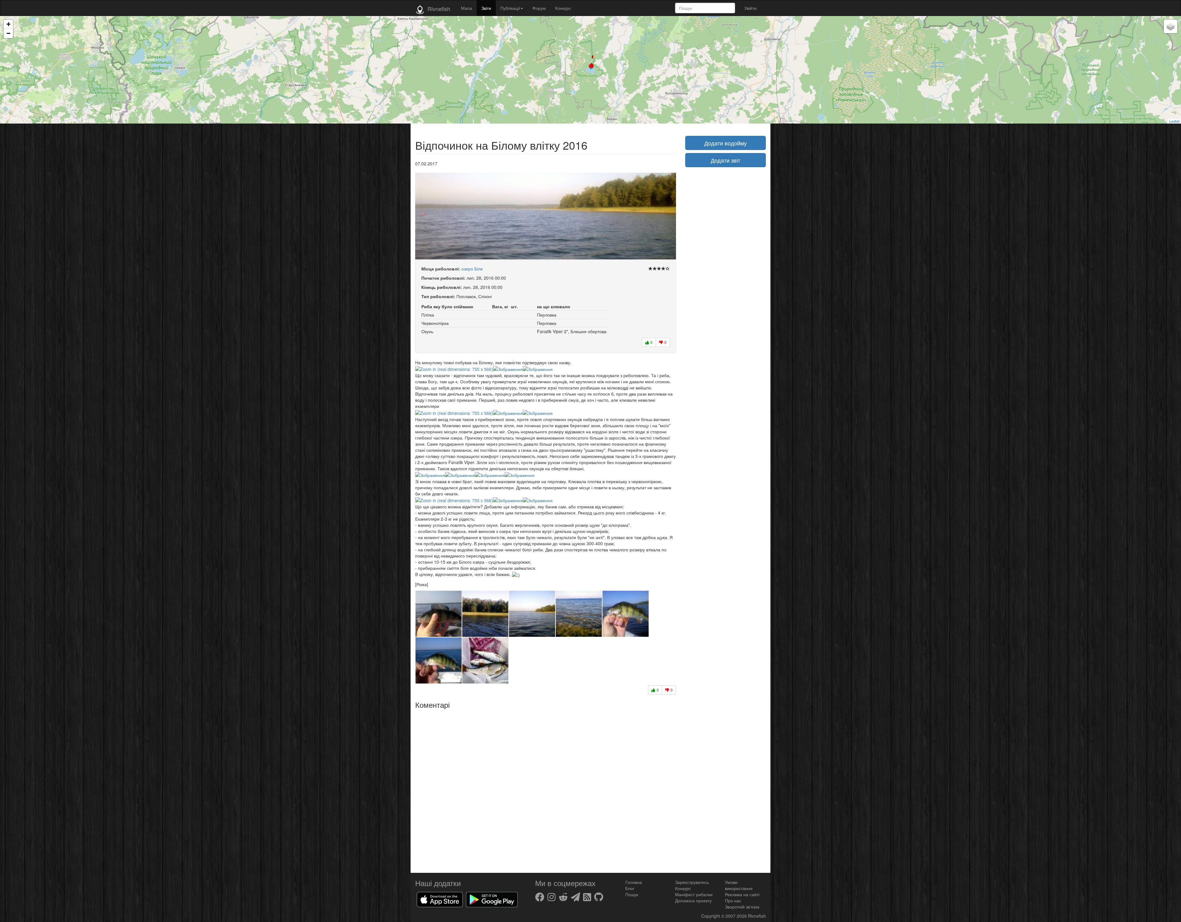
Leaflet (1174, 121)
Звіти (486, 8)
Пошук (631, 894)
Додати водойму (725, 143)
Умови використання (739, 885)
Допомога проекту (693, 900)
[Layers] (1170, 26)
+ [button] (8, 24)
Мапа (466, 8)
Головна (633, 882)
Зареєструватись (692, 882)
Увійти (750, 8)
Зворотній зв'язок (742, 907)
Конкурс (563, 8)
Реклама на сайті (742, 894)
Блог (629, 888)
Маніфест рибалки (694, 894)
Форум (539, 8)
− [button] (8, 33)
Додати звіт (725, 160)
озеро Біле (472, 269)
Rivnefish (757, 916)
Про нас (733, 900)
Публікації (510, 8)
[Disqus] (545, 788)
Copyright (711, 916)
